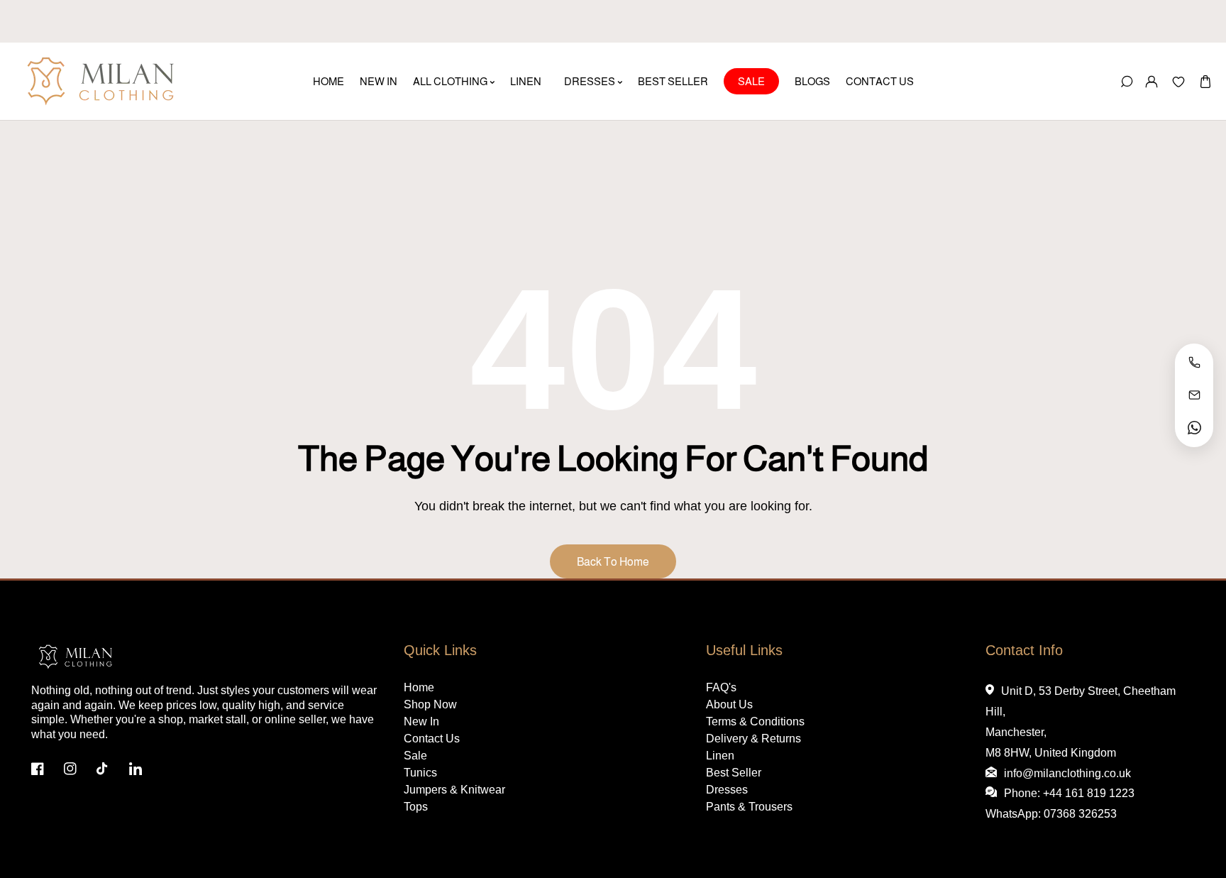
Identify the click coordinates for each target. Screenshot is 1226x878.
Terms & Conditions (755, 721)
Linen (720, 756)
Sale (415, 756)
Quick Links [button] (440, 650)
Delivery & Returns (753, 738)
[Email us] (1194, 395)
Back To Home (613, 562)
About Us (729, 704)
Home (419, 687)
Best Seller (733, 773)
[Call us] (1194, 363)
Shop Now (430, 704)
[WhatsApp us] (1194, 428)
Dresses (727, 790)
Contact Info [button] (1024, 650)
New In (421, 721)
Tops (416, 807)
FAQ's (721, 687)
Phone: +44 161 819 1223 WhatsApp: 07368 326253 (1060, 803)
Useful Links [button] (744, 650)
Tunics (420, 773)
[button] (1206, 81)
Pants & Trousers (749, 807)
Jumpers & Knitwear (454, 790)
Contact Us (432, 738)
